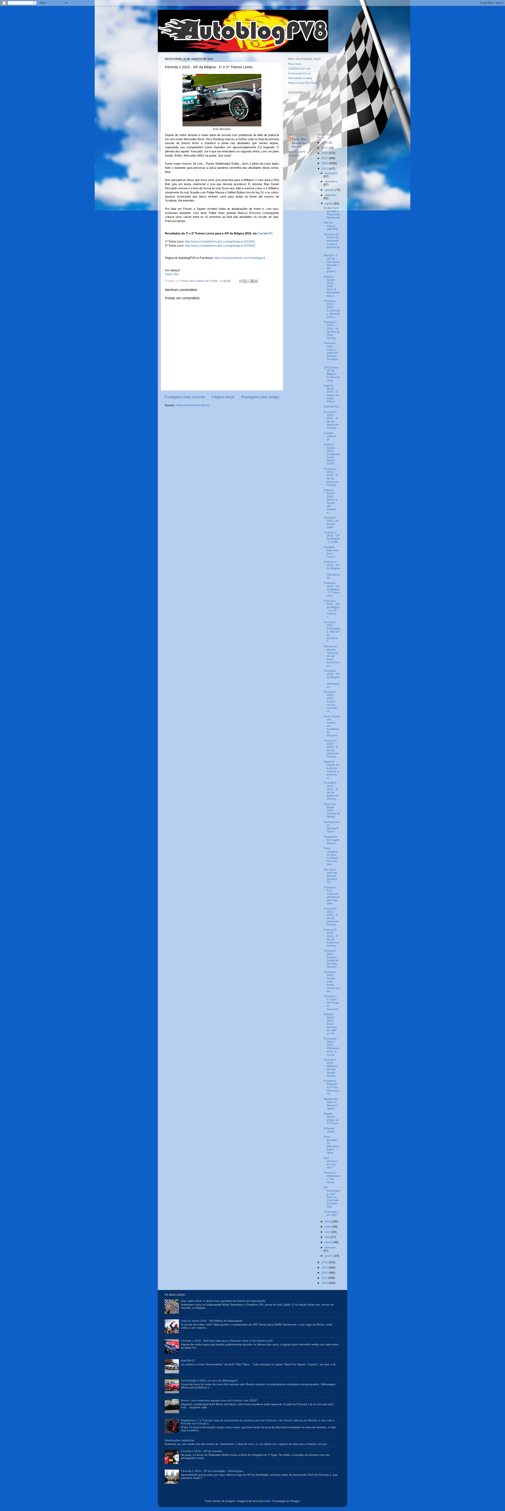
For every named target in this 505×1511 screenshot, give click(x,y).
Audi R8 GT (188, 1360)
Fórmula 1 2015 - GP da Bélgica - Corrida (332, 537)
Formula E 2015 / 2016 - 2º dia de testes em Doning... (331, 916)
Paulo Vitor (172, 274)
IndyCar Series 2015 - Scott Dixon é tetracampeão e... (331, 286)
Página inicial (223, 397)
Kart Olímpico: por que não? (331, 1163)
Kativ (267, 1501)
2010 (325, 1283)
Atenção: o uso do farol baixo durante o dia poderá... (332, 263)
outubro (330, 189)
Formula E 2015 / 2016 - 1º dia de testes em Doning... (331, 937)
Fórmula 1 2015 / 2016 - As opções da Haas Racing (332, 330)
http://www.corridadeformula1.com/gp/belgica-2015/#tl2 (220, 245)
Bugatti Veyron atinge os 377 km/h (331, 1118)
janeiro (329, 1255)
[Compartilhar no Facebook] (252, 281)
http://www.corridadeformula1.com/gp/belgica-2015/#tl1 (220, 241)
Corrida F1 (264, 233)
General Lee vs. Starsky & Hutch (331, 827)
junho (328, 1226)
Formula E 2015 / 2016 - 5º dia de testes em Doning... (331, 476)
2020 (325, 142)
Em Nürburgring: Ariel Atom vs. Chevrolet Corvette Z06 (332, 1197)
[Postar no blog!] (245, 281)
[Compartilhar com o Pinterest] (256, 281)
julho (328, 1221)
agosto (329, 203)
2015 (325, 168)
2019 (325, 147)
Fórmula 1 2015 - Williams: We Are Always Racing (331, 1067)
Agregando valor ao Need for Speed (331, 1103)
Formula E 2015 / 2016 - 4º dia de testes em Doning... (331, 748)
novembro (331, 181)
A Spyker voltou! (329, 1130)
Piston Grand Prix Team (303, 82)
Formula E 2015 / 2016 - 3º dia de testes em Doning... (331, 790)
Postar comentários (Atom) (192, 405)
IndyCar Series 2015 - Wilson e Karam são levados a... (330, 501)
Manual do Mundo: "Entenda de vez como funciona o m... (332, 656)
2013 (325, 1267)
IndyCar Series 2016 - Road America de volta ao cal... (330, 1024)
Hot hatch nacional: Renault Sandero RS (331, 876)
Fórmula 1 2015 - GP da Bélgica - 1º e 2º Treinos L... (332, 609)
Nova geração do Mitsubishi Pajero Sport (331, 1144)
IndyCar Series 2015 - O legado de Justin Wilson (331, 393)
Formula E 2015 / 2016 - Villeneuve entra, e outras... (331, 1046)
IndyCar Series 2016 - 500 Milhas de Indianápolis (211, 1320)
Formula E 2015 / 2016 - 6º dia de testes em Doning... (331, 419)
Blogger (295, 1501)
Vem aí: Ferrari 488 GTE (331, 225)
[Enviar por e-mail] (241, 281)
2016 (325, 163)
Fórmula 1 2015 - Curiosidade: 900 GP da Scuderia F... (332, 632)
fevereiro (330, 1247)
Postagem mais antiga (260, 397)
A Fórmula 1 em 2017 (331, 1213)
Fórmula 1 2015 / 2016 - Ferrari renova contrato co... (330, 701)
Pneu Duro (294, 63)
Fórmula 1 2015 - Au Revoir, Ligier (331, 522)
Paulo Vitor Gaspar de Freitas (299, 143)
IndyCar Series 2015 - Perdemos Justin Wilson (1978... (331, 454)
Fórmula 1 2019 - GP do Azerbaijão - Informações (212, 1471)
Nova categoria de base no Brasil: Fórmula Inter (331, 856)
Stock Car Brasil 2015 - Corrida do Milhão (332, 810)
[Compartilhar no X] (249, 281)
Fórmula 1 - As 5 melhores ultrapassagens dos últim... (332, 895)
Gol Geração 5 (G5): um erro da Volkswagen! (209, 1380)
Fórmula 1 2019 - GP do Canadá (201, 1451)
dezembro (331, 173)
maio (328, 1231)
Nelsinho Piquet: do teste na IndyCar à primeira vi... (331, 769)
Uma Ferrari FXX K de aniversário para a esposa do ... (332, 242)
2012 (325, 1272)
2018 (325, 153)
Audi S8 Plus (331, 406)
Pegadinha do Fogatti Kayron (331, 840)
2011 (325, 1277)
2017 (325, 158)
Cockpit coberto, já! (330, 436)
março (329, 1242)
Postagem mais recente (185, 397)
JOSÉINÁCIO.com (299, 68)
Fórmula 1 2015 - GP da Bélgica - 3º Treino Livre (332, 589)
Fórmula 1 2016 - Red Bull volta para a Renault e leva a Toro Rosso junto (227, 1340)
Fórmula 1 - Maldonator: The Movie (332, 1177)
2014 (325, 1262)
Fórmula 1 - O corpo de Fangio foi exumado (331, 1003)
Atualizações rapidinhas (179, 1440)
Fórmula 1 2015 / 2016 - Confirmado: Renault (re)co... (332, 308)
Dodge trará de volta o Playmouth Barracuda (332, 212)
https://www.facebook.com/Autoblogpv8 (239, 257)
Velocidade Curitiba (300, 78)
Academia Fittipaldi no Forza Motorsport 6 (331, 1087)
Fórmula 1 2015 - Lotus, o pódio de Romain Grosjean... (332, 353)
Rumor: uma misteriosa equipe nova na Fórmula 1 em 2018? (219, 1400)
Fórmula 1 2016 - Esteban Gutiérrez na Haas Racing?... (331, 958)
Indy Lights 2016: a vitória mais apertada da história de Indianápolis (223, 1300)
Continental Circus (299, 73)
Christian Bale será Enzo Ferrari (331, 552)
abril (328, 1237)
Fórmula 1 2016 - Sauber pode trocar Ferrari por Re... (332, 982)
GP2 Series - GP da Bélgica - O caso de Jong (332, 374)
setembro (331, 195)
